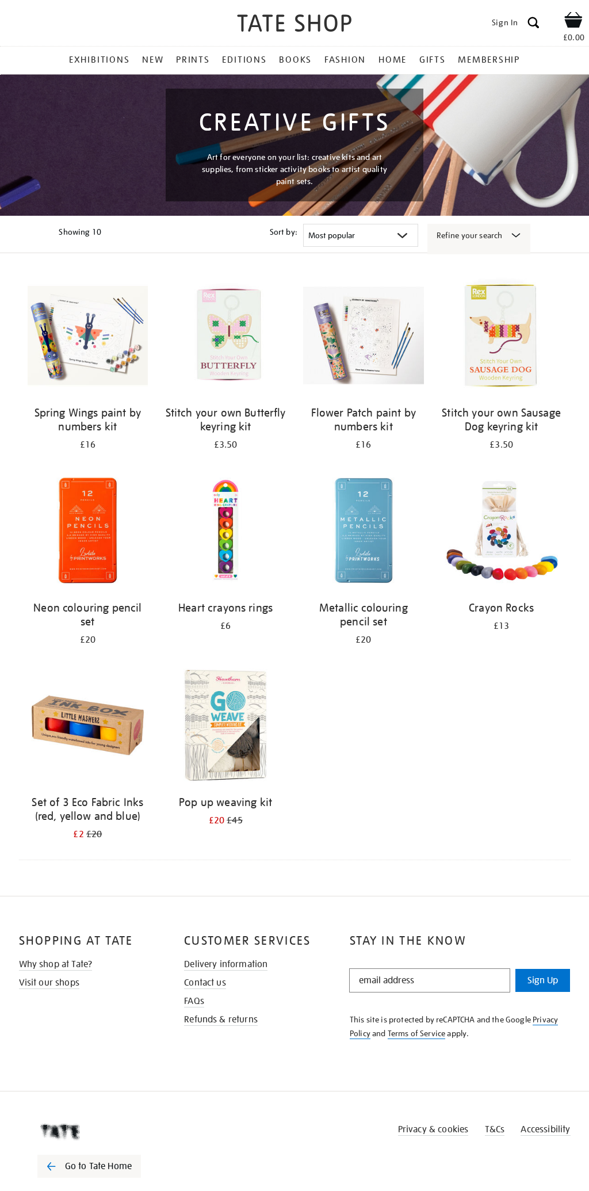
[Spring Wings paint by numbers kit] (88, 337)
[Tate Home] (97, 1132)
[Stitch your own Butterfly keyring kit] (225, 337)
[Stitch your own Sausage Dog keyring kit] (501, 337)
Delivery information (225, 964)
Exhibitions (99, 60)
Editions (244, 60)
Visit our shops (49, 982)
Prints (193, 60)
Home (392, 60)
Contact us (205, 982)
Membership (489, 60)
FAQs (194, 1001)
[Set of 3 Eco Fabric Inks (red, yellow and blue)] (88, 727)
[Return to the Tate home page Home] (294, 25)
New (152, 60)
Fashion (345, 60)
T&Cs (495, 1129)
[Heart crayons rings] (225, 532)
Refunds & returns (221, 1019)
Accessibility (545, 1129)
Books (295, 60)
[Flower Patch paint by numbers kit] (363, 337)
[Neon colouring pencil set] (88, 532)
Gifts (432, 60)
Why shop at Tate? (56, 964)
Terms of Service (417, 1033)
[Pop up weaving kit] (225, 727)
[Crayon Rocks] (501, 532)
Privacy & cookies (433, 1129)
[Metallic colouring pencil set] (363, 532)
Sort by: (283, 232)
